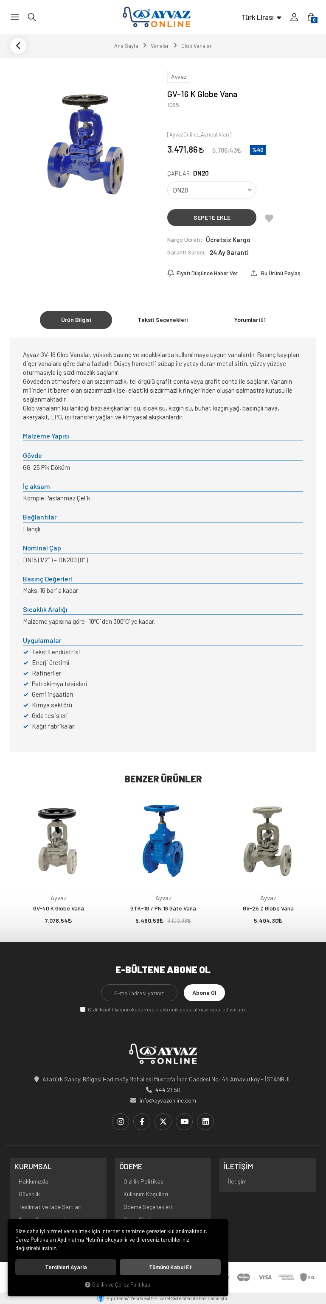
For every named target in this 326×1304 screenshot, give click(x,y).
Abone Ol (204, 992)
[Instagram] (120, 1121)
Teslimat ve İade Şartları (50, 1206)
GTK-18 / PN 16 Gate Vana (163, 908)
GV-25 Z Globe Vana (268, 908)
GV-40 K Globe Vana (58, 908)
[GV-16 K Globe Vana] (84, 141)
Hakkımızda (33, 1181)
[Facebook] (141, 1121)
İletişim (237, 1181)
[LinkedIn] (205, 1121)
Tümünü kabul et (170, 1267)
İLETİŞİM (238, 1166)
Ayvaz (59, 898)
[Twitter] (163, 1121)
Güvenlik (29, 1194)
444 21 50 (167, 1089)
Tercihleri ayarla (66, 1267)
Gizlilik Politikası (144, 1181)
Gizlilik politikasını (108, 1009)
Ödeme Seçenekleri (148, 1206)
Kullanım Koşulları (146, 1194)
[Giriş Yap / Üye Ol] (294, 17)
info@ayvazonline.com (168, 1100)
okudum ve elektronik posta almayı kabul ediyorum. (167, 1009)
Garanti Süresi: (186, 252)
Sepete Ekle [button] (212, 217)
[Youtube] (184, 1121)
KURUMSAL (33, 1166)
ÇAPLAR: (188, 173)
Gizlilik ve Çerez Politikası (122, 1284)
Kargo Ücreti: (184, 239)
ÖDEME (130, 1166)
